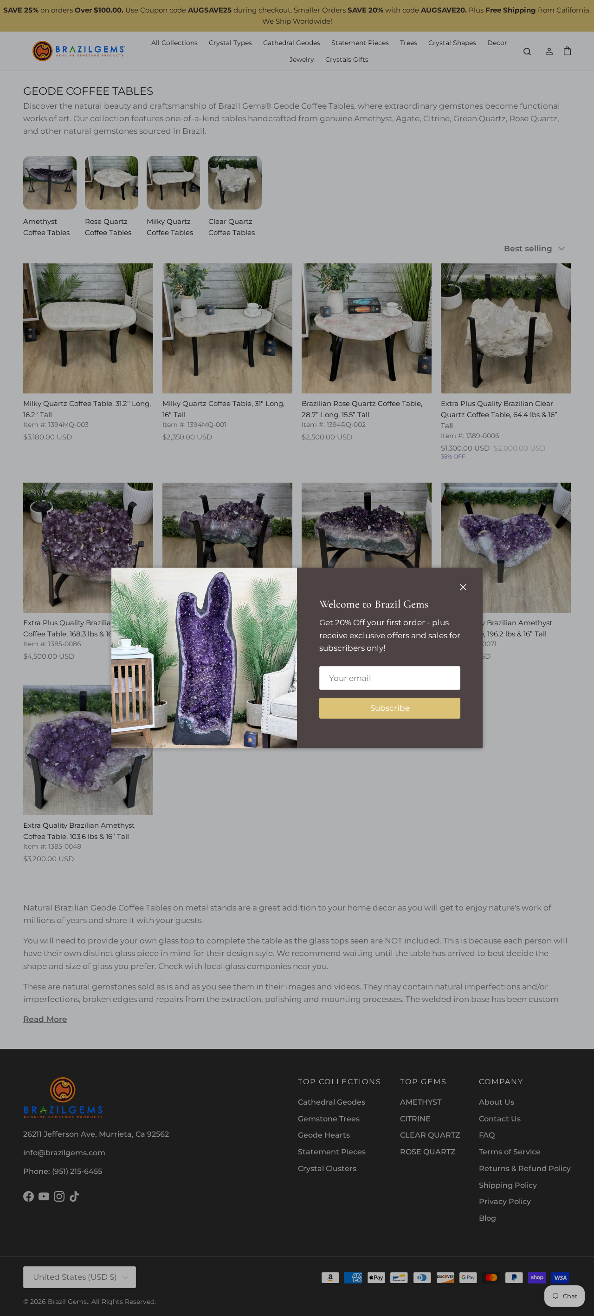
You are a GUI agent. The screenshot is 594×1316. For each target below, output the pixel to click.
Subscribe (390, 708)
